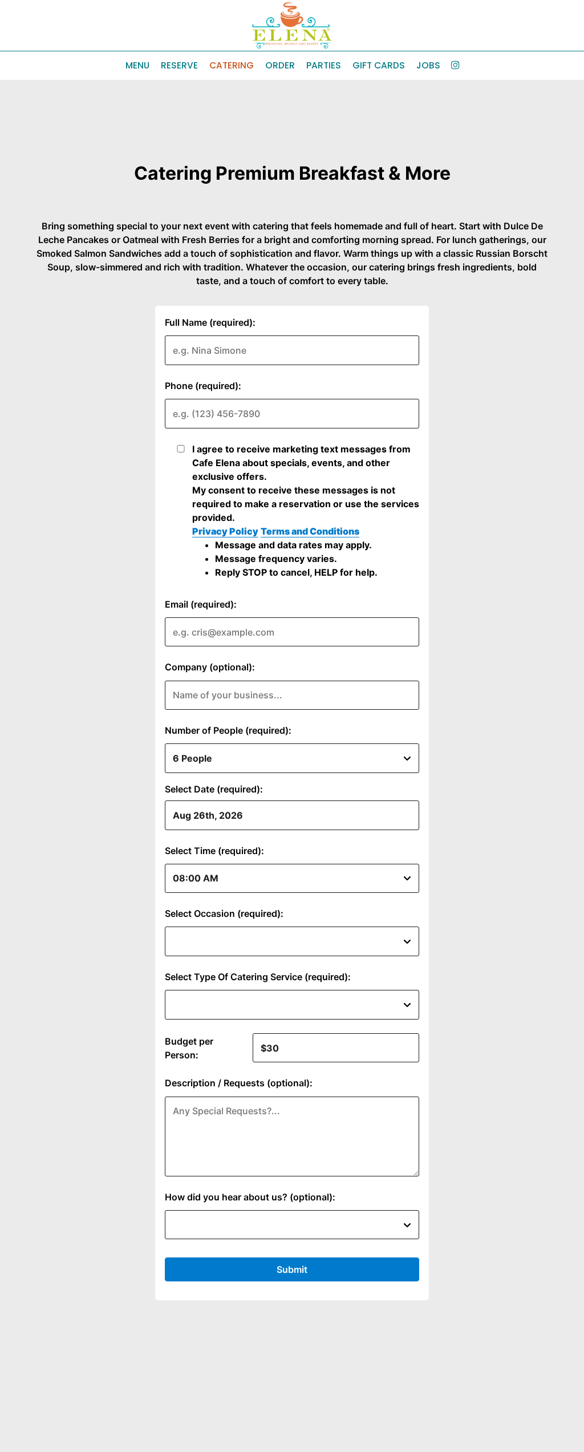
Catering (231, 65)
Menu (137, 65)
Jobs (428, 65)
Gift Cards (378, 65)
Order (280, 65)
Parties (323, 65)
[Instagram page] (455, 65)
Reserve (179, 65)
